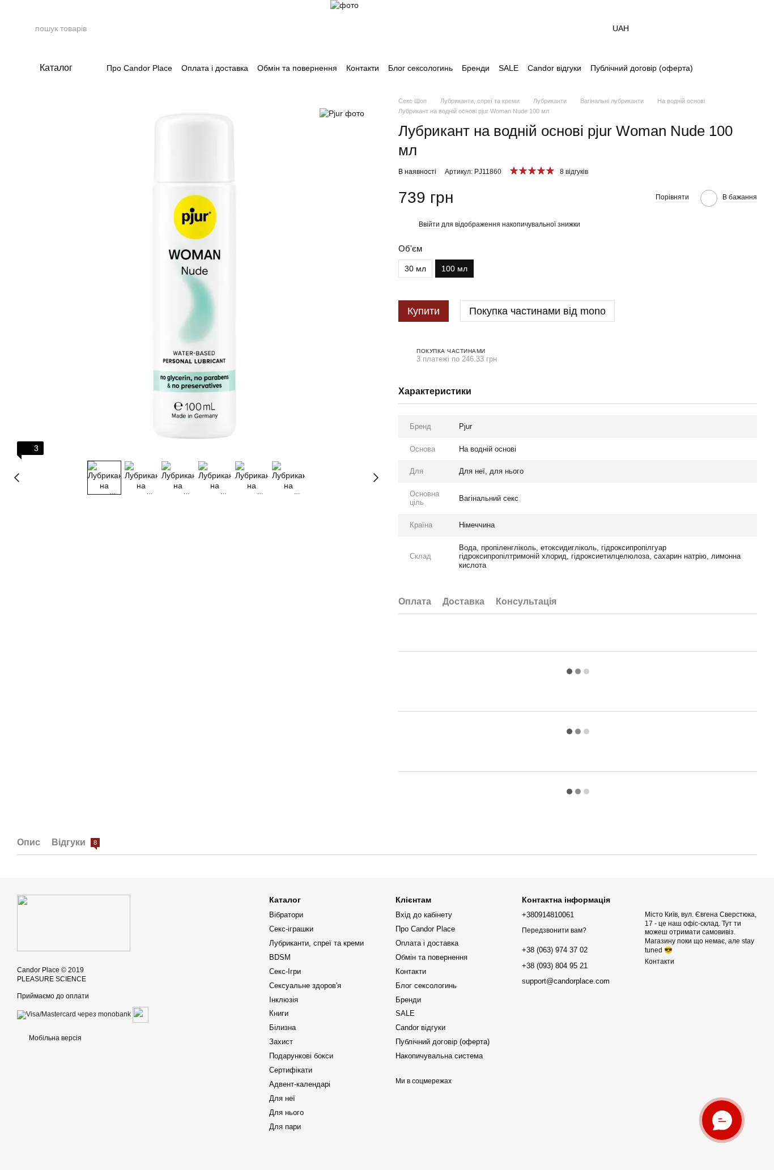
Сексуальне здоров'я (305, 985)
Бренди (476, 68)
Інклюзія (283, 999)
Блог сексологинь (420, 68)
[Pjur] (342, 113)
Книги (278, 1013)
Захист (281, 1041)
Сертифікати (290, 1070)
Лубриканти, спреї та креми (316, 943)
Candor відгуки (554, 68)
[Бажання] (718, 28)
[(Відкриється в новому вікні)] (140, 1014)
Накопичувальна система (439, 1056)
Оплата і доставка (214, 68)
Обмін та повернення (297, 68)
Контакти (362, 68)
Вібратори (286, 915)
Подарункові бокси (301, 1056)
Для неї (282, 1098)
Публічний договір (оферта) (641, 68)
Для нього (286, 1112)
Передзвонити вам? (554, 930)
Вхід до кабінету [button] (423, 915)
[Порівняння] (689, 28)
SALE (508, 68)
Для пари (285, 1126)
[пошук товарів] (26, 28)
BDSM (280, 957)
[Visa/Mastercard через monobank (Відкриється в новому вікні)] (74, 1014)
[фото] (73, 922)
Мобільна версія (54, 1038)
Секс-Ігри (285, 971)
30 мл (415, 268)
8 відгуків (574, 172)
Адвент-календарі (299, 1084)
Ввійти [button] (429, 224)
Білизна (282, 1027)
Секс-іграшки (291, 929)
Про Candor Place (139, 68)
